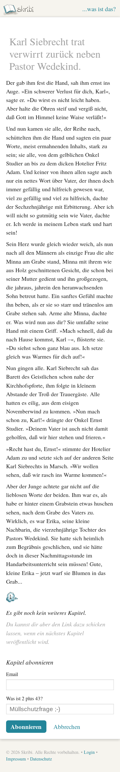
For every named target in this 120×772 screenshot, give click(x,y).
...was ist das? (99, 9)
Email (12, 674)
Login (89, 752)
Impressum (16, 759)
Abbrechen (66, 727)
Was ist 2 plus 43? (24, 698)
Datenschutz (41, 759)
